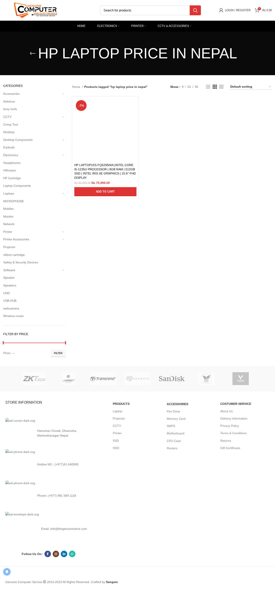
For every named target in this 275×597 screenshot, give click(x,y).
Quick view (133, 115)
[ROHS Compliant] (206, 378)
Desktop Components (18, 139)
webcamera (11, 308)
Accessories (11, 93)
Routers (172, 448)
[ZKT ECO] (34, 378)
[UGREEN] (69, 378)
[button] (105, 191)
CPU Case (174, 441)
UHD (6, 293)
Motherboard (175, 433)
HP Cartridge (12, 178)
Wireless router (13, 316)
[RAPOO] (240, 378)
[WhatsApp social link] (72, 570)
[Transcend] (103, 378)
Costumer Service (235, 404)
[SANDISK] (172, 378)
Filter (58, 353)
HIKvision (9, 170)
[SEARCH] (195, 10)
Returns (225, 440)
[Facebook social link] (47, 570)
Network (8, 224)
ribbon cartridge (14, 255)
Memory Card (176, 418)
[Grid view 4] (221, 87)
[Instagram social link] (56, 570)
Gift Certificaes (230, 448)
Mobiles (8, 208)
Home (76, 87)
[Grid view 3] (215, 87)
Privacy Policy (229, 426)
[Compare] (133, 105)
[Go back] (32, 53)
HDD (116, 448)
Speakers (9, 285)
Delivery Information (234, 418)
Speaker (9, 277)
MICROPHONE (13, 201)
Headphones (12, 163)
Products (121, 404)
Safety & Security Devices (20, 262)
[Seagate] (137, 378)
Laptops (8, 193)
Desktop (8, 132)
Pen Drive (173, 411)
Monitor (8, 216)
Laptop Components (17, 185)
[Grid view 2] (208, 87)
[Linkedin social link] (64, 570)
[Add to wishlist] (133, 125)
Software (9, 270)
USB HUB (9, 300)
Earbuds (9, 147)
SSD (116, 440)
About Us (226, 411)
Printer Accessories (16, 239)
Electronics (10, 155)
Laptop (117, 411)
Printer (7, 231)
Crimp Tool (10, 124)
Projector (9, 247)
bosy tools (10, 109)
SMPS (171, 426)
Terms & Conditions (233, 433)
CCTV (7, 116)
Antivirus (9, 101)
